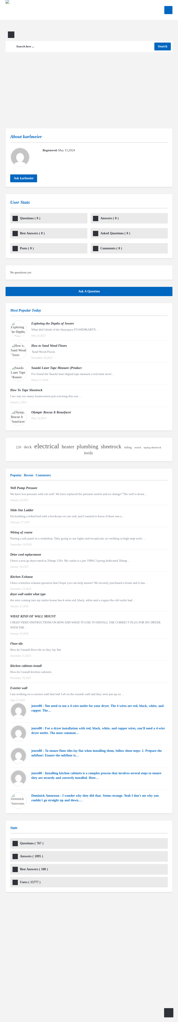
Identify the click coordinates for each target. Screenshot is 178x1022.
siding (128, 447)
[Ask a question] (168, 1012)
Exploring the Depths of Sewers (52, 323)
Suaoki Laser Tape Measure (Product (56, 368)
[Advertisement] (89, 86)
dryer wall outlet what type (28, 594)
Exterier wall (18, 688)
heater (68, 446)
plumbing (87, 446)
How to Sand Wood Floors (49, 345)
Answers (109, 218)
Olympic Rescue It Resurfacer (51, 412)
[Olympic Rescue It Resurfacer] (18, 417)
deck (28, 447)
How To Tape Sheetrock (26, 390)
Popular (16, 475)
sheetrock (111, 446)
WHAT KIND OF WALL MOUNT (33, 616)
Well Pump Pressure (23, 488)
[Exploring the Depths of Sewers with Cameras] (18, 328)
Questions (30, 218)
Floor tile (16, 643)
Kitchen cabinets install (26, 666)
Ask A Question (89, 291)
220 (18, 447)
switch (137, 447)
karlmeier (32, 136)
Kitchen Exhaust (21, 577)
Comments (111, 248)
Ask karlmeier (24, 178)
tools (88, 452)
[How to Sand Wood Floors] (18, 351)
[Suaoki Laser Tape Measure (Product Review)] (18, 373)
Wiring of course (21, 532)
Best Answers (32, 233)
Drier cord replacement (25, 554)
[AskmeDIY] (38, 20)
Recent (28, 475)
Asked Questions (115, 233)
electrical (46, 446)
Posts (27, 248)
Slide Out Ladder (21, 510)
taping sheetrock (152, 447)
